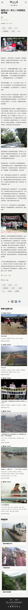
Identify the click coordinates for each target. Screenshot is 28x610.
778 (6, 280)
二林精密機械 (5, 31)
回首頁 (11, 599)
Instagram (15, 606)
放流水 (7, 511)
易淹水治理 (4, 471)
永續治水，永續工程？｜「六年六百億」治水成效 (14, 469)
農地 (23, 507)
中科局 (3, 28)
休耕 (19, 372)
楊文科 (13, 370)
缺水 (6, 507)
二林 (3, 291)
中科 (6, 438)
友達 (20, 507)
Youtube (10, 606)
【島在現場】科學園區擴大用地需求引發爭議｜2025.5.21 (14, 401)
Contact (13, 606)
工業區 (13, 31)
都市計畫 (12, 511)
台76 (16, 28)
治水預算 (10, 471)
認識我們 (16, 599)
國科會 (10, 28)
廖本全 (8, 476)
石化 (11, 509)
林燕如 (7, 23)
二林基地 (20, 288)
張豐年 (8, 473)
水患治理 (4, 476)
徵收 (12, 507)
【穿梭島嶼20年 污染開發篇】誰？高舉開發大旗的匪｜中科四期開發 (13, 435)
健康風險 (9, 338)
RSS (19, 606)
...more (18, 31)
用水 (23, 438)
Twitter (17, 606)
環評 (13, 338)
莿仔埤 (21, 509)
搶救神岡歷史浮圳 (7, 543)
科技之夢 (3, 367)
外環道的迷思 (6, 568)
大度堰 (3, 509)
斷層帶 (10, 372)
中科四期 (19, 405)
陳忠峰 (10, 23)
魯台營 (12, 473)
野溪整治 (22, 473)
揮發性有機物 (5, 372)
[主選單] (2, 2)
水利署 (7, 509)
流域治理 (4, 473)
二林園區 (24, 405)
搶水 (9, 507)
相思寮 (21, 338)
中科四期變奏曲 (5, 505)
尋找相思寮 (4, 336)
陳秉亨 (18, 370)
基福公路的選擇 (7, 592)
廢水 (18, 509)
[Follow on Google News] (19, 301)
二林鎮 (9, 275)
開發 (2, 17)
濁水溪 (3, 511)
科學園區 (4, 370)
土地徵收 (10, 291)
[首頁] (14, 2)
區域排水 (20, 471)
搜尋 (25, 2)
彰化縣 (5, 275)
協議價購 (17, 291)
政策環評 (13, 405)
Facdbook (8, 606)
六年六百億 (13, 476)
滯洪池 (17, 473)
